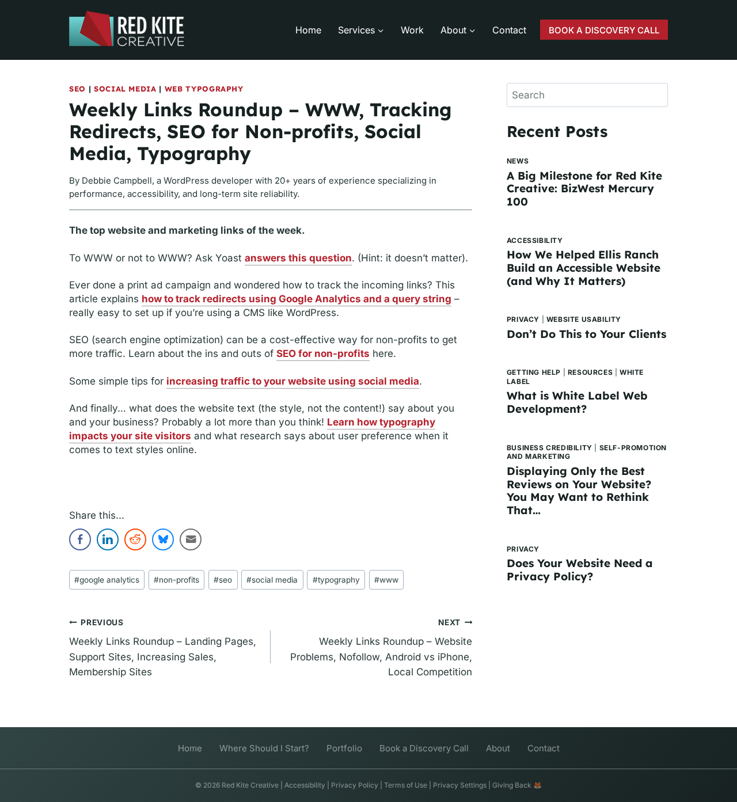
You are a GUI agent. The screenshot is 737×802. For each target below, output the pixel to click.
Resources (590, 372)
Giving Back (511, 785)
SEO (77, 88)
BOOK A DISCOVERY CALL (604, 30)
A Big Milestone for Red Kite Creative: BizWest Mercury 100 (584, 189)
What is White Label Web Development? (577, 402)
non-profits (176, 579)
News (518, 161)
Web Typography (204, 88)
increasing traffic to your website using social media (292, 381)
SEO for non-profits (323, 353)
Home (308, 30)
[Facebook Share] (80, 539)
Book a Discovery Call (424, 748)
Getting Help (534, 372)
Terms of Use (405, 785)
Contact (509, 30)
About (498, 748)
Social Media (125, 88)
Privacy (523, 319)
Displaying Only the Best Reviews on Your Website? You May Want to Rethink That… (579, 490)
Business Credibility (549, 447)
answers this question (298, 258)
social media (272, 579)
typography (336, 579)
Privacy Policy (354, 785)
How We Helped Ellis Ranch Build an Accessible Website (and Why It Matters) (583, 268)
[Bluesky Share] (163, 539)
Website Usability (583, 319)
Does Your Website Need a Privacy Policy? (580, 569)
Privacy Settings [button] (460, 785)
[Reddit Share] (135, 539)
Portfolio (344, 748)
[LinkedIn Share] (108, 539)
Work (412, 30)
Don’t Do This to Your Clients (586, 334)
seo (223, 579)
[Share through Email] (191, 539)
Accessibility (535, 240)
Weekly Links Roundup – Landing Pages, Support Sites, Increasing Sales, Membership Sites (162, 648)
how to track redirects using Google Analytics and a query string (296, 299)
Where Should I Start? (264, 748)
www (386, 579)
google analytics (106, 579)
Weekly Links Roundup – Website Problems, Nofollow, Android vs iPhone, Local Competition (381, 648)
